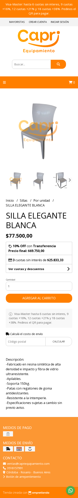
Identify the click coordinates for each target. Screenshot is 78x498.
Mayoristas (17, 22)
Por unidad (42, 200)
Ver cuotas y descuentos (26, 269)
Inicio (10, 200)
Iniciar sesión (60, 22)
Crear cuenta (38, 22)
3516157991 (14, 468)
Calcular (59, 341)
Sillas (24, 200)
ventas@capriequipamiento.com (28, 464)
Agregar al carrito (39, 298)
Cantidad (10, 279)
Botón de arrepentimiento (23, 477)
